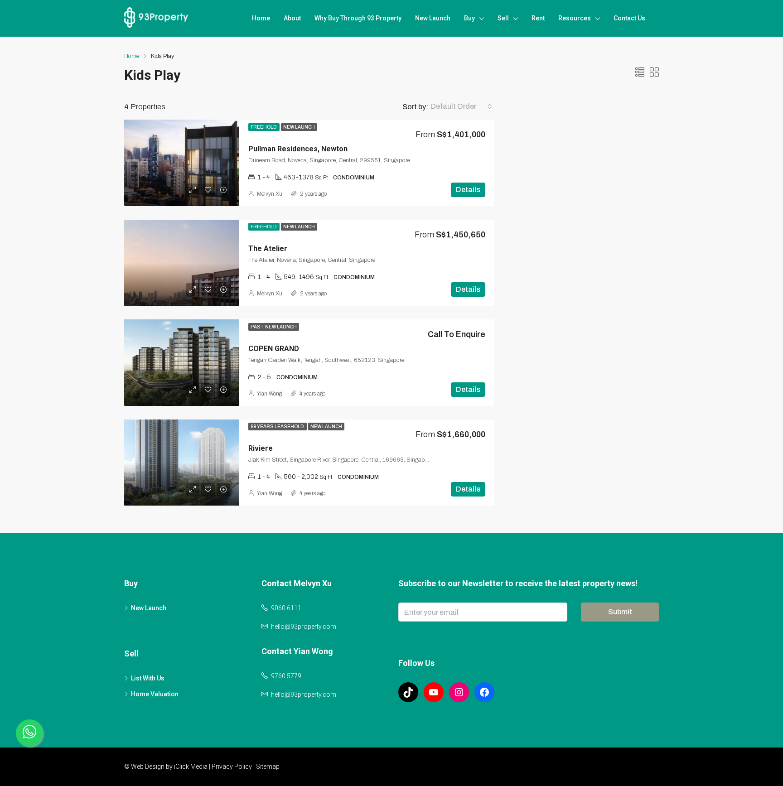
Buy (469, 18)
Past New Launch (274, 326)
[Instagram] (459, 692)
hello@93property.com (303, 626)
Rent (538, 18)
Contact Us (629, 18)
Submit (620, 612)
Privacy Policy (232, 766)
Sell (503, 18)
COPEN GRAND (273, 348)
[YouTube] (434, 692)
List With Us (147, 678)
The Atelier (267, 248)
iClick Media (191, 766)
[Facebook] (484, 692)
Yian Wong (269, 394)
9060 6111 (286, 608)
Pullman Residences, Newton (298, 149)
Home (261, 18)
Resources (574, 18)
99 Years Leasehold (277, 426)
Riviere (260, 448)
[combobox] (461, 106)
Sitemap (268, 766)
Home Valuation (155, 694)
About (292, 18)
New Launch (432, 18)
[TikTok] (408, 692)
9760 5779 (286, 676)
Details (468, 189)
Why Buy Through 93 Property (357, 18)
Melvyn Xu (269, 194)
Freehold (264, 127)
